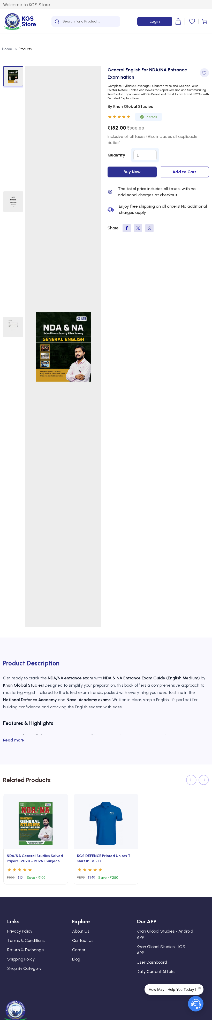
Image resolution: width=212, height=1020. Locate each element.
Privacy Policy (19, 931)
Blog (76, 959)
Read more (13, 740)
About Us (80, 931)
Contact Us (82, 940)
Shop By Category (24, 968)
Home (7, 49)
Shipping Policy (21, 959)
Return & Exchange (25, 949)
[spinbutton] (145, 155)
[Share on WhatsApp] (149, 228)
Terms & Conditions (25, 940)
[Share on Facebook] (127, 228)
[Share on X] (138, 228)
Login (155, 21)
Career (79, 949)
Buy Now (132, 171)
